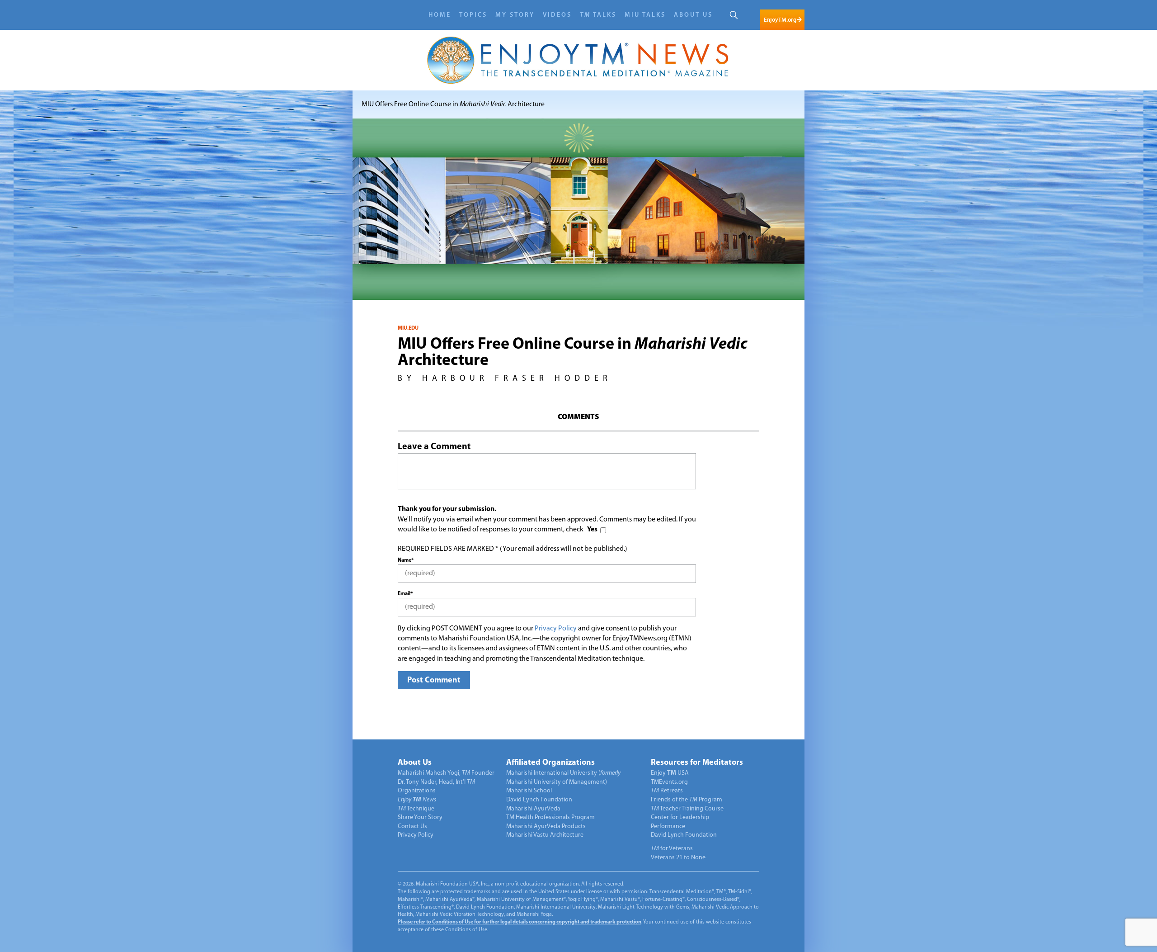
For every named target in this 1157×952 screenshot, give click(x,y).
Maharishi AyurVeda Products (546, 826)
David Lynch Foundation (539, 799)
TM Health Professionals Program (550, 817)
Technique (416, 808)
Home (439, 15)
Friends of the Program (686, 799)
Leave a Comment (434, 446)
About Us (693, 15)
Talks (598, 15)
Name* (406, 560)
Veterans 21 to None (678, 857)
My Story (515, 15)
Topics (473, 15)
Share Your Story (420, 817)
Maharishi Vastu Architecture (544, 835)
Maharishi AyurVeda (533, 808)
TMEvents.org (669, 782)
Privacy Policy (556, 628)
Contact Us (412, 826)
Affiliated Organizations (550, 763)
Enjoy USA (670, 773)
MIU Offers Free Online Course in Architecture (453, 104)
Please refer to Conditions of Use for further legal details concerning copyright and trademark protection (519, 922)
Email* (405, 594)
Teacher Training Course (687, 808)
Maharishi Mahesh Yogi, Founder (446, 773)
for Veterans (672, 848)
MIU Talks (645, 15)
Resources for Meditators (697, 763)
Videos (557, 15)
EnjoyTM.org (780, 20)
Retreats (667, 790)
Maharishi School (529, 790)
